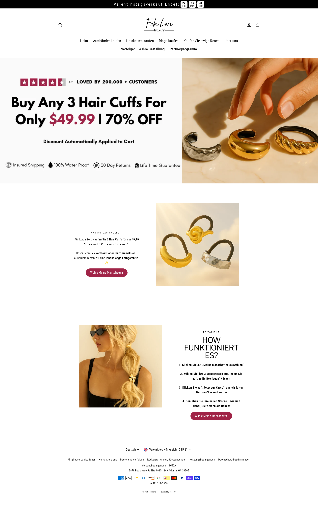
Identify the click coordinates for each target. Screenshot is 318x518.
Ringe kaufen (169, 41)
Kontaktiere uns (108, 459)
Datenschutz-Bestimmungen (234, 459)
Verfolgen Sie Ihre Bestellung (143, 49)
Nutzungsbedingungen (202, 459)
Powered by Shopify (168, 492)
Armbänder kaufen (107, 41)
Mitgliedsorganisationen (82, 459)
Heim (84, 41)
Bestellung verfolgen (132, 459)
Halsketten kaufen (140, 41)
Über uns (231, 41)
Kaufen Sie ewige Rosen (202, 41)
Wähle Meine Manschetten (106, 272)
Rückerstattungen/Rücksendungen (166, 459)
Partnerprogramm (183, 49)
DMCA (172, 465)
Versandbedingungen (154, 465)
